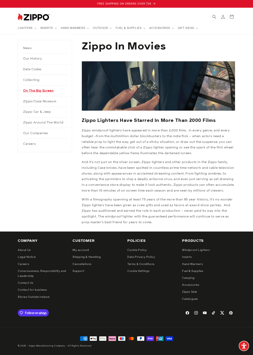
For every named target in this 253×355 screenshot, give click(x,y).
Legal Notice (27, 257)
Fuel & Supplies (192, 271)
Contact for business (32, 290)
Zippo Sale (189, 291)
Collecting (31, 80)
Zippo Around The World (43, 122)
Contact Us (25, 283)
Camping (188, 278)
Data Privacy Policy (141, 257)
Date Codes (32, 69)
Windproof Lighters (196, 250)
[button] (26, 28)
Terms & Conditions (141, 264)
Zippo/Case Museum (39, 101)
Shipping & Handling (87, 257)
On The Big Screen (38, 90)
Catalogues (190, 299)
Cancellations (82, 264)
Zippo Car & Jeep (37, 111)
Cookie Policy (137, 250)
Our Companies (35, 133)
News (27, 48)
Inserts (187, 257)
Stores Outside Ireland (33, 297)
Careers (29, 143)
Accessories (190, 285)
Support (78, 271)
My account (81, 250)
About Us (24, 250)
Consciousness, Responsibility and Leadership (42, 273)
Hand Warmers (192, 264)
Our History (32, 58)
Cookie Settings (138, 271)
